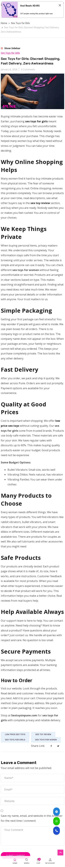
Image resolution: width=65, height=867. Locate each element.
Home (4, 23)
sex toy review (43, 734)
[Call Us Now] (56, 830)
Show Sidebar (12, 48)
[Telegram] (56, 811)
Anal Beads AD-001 (30, 5)
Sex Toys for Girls (20, 23)
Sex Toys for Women (46, 740)
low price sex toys (15, 734)
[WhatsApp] (56, 821)
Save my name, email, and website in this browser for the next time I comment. (31, 818)
